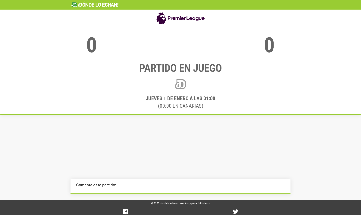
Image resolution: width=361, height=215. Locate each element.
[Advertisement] (180, 147)
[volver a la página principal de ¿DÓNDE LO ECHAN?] (95, 4)
